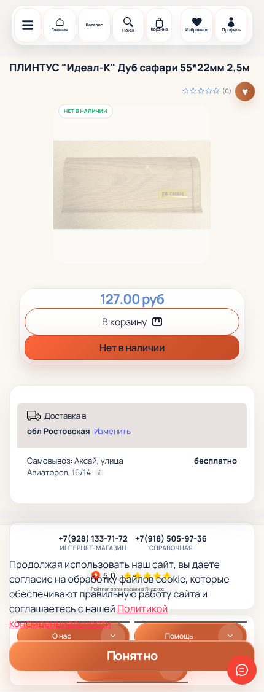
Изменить (112, 431)
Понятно (132, 655)
